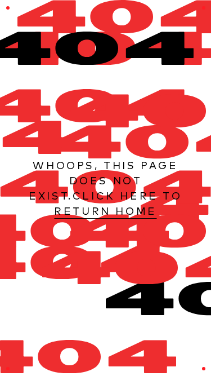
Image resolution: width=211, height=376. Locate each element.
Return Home (105, 211)
